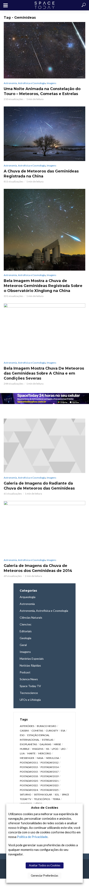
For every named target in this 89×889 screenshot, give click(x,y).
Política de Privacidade (32, 837)
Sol (57, 794)
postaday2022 (29, 785)
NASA (40, 758)
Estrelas (47, 739)
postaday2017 (50, 771)
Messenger (27, 758)
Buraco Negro (46, 726)
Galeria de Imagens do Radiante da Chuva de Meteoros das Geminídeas (39, 486)
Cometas (37, 730)
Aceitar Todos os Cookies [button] (44, 865)
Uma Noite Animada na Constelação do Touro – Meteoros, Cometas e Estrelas (42, 91)
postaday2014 (50, 767)
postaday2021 (50, 780)
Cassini (24, 730)
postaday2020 (29, 780)
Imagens (51, 83)
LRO (63, 748)
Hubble (25, 748)
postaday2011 (29, 762)
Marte (31, 753)
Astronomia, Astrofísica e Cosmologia (25, 83)
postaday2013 (29, 767)
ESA (63, 730)
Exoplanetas (28, 744)
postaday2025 (50, 789)
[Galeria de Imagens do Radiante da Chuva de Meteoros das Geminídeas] (44, 446)
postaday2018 (29, 776)
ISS (47, 748)
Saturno (25, 794)
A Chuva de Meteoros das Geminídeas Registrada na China (41, 173)
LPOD (55, 748)
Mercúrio (44, 753)
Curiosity (52, 730)
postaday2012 (50, 762)
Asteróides (27, 726)
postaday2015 (29, 771)
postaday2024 (29, 789)
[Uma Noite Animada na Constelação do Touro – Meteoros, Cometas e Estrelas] (44, 50)
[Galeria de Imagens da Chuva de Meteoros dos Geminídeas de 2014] (44, 528)
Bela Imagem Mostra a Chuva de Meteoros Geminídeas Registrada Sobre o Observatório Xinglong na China (43, 285)
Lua (22, 753)
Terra (56, 799)
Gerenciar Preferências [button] (44, 875)
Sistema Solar (43, 794)
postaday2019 (50, 776)
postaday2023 (50, 785)
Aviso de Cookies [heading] (44, 808)
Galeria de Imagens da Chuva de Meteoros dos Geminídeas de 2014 (38, 568)
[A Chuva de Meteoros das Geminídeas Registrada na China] (44, 133)
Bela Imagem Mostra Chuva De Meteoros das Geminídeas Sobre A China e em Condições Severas (44, 373)
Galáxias (45, 744)
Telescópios (42, 799)
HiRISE (57, 744)
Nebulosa (52, 758)
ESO (22, 735)
